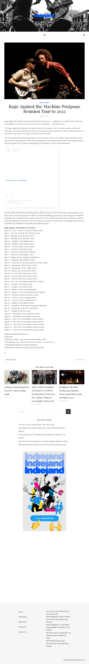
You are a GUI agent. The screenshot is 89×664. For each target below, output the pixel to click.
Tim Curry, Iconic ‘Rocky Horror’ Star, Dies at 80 (36, 424)
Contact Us (22, 632)
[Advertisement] (44, 567)
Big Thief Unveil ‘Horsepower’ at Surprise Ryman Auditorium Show (43, 441)
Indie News (45, 103)
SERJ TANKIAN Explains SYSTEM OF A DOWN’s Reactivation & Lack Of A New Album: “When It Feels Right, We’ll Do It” (43, 394)
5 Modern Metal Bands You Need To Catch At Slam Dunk (16, 390)
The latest (22, 627)
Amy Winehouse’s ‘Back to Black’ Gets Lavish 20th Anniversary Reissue (58, 619)
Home (20, 612)
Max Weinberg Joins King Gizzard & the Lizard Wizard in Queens (42, 444)
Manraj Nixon (12, 360)
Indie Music (22, 622)
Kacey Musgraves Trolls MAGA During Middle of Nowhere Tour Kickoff (58, 627)
